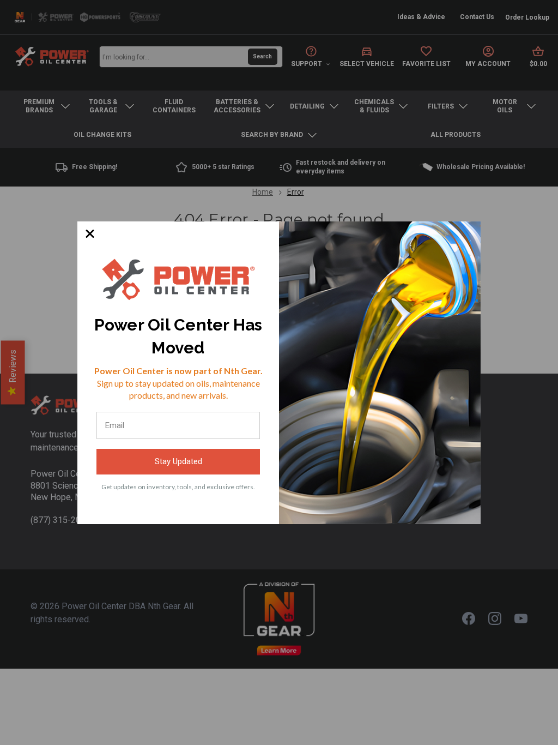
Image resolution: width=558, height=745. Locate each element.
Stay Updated (178, 461)
